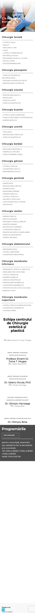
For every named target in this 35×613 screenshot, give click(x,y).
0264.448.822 (12, 451)
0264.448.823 (9, 454)
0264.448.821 (26, 451)
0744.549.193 (14, 456)
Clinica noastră (7, 612)
